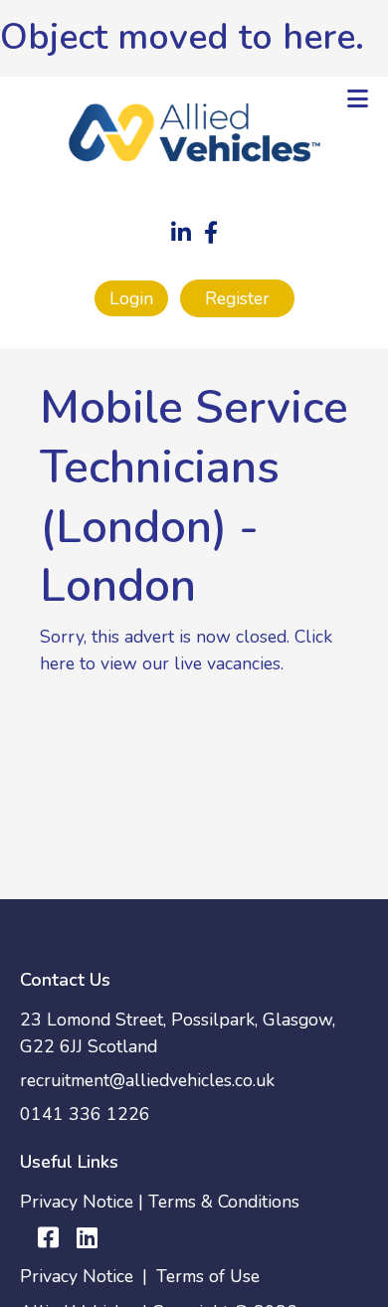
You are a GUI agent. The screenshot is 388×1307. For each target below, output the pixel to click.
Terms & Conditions (223, 1202)
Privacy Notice (76, 1202)
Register (237, 298)
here (319, 37)
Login (131, 298)
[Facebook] (211, 235)
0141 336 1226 (85, 1114)
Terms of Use (208, 1276)
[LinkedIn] (181, 235)
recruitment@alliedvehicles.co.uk (147, 1080)
